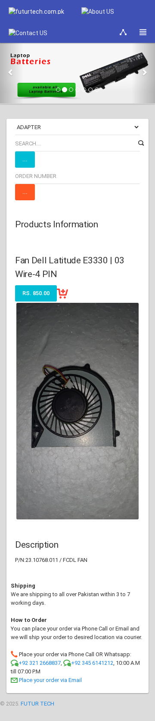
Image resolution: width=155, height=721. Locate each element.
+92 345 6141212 (92, 663)
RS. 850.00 (36, 293)
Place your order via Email (50, 680)
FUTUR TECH (37, 703)
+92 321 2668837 (40, 663)
